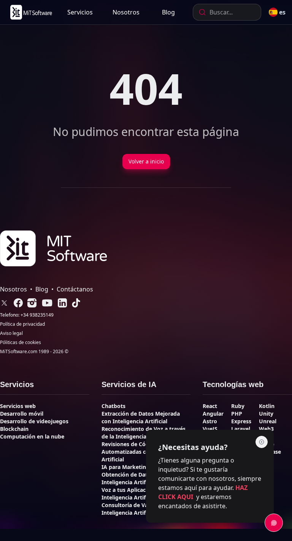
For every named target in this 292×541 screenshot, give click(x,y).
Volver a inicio (146, 161)
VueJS (210, 428)
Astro (210, 421)
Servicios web (18, 406)
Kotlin (267, 406)
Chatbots (113, 406)
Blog (168, 12)
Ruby (237, 406)
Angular (213, 413)
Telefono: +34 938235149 (27, 315)
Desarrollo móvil (21, 413)
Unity (266, 413)
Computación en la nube (32, 436)
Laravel (240, 428)
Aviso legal (11, 333)
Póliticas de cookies (20, 342)
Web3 (266, 428)
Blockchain (14, 428)
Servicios (80, 12)
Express (241, 421)
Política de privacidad (22, 324)
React (210, 406)
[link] (30, 12)
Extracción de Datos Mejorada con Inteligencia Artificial (141, 417)
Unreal (267, 421)
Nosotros (126, 12)
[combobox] (227, 12)
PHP (236, 413)
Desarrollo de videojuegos (34, 421)
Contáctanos (75, 289)
